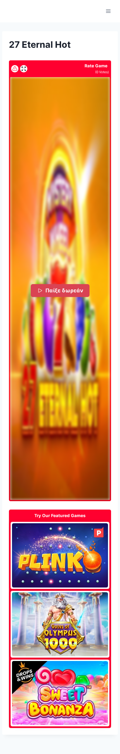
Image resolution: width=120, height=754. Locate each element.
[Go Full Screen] (23, 68)
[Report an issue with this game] (14, 68)
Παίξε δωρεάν (64, 290)
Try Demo (60, 555)
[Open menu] (108, 11)
